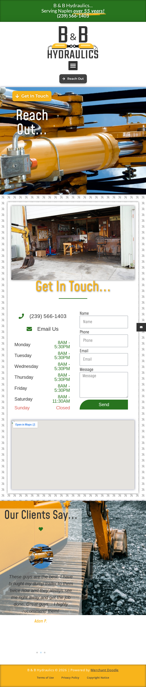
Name (84, 314)
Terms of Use (45, 677)
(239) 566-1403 (73, 15)
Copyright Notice (98, 677)
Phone (84, 332)
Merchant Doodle (105, 670)
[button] (73, 65)
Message (86, 370)
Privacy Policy (70, 677)
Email (84, 351)
